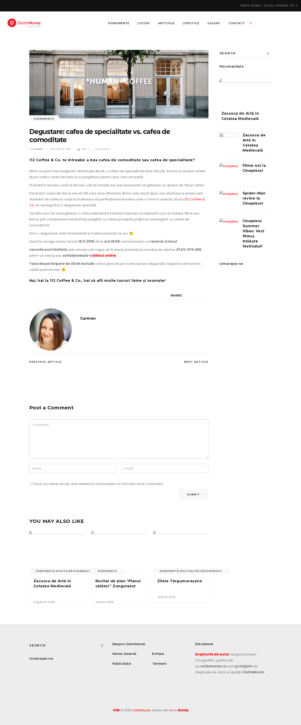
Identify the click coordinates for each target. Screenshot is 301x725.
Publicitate (121, 664)
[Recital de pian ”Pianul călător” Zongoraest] (119, 551)
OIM (116, 710)
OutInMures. (141, 710)
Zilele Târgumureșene (179, 581)
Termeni (159, 664)
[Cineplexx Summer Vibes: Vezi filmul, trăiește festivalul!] (228, 227)
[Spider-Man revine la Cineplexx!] (228, 200)
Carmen (38, 149)
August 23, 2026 (44, 602)
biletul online (104, 255)
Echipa (158, 654)
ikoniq (183, 710)
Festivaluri (190, 571)
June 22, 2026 (104, 602)
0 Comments (102, 149)
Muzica (62, 571)
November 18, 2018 (60, 149)
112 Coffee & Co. (45, 160)
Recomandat (79, 571)
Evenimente (44, 118)
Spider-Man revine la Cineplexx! (254, 198)
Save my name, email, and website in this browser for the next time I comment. (99, 484)
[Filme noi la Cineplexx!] (228, 172)
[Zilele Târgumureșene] (180, 551)
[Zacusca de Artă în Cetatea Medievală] (57, 551)
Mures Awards (124, 654)
